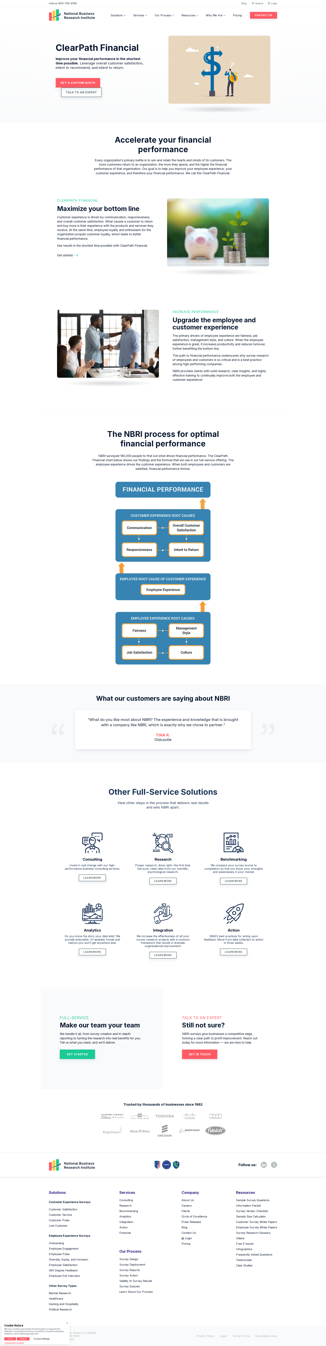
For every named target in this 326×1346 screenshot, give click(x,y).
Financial (125, 1232)
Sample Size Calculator (251, 1216)
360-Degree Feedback (63, 1270)
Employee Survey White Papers (256, 1227)
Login (274, 3)
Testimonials (244, 1260)
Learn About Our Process (136, 1291)
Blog (244, 3)
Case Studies (244, 1265)
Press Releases (191, 1222)
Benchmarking (234, 859)
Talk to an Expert (81, 92)
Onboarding (56, 1243)
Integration (163, 930)
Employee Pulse (59, 1254)
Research (163, 859)
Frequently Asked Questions (254, 1254)
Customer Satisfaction (63, 1209)
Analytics (92, 930)
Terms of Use (241, 1336)
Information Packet (248, 1205)
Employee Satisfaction (63, 1265)
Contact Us (263, 15)
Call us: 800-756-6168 (63, 3)
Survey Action (128, 1275)
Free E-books (245, 1243)
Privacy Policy (205, 1336)
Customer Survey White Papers (256, 1222)
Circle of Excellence (194, 1216)
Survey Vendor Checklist (252, 1211)
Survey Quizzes (129, 1286)
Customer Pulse (59, 1220)
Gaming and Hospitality (63, 1304)
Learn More (92, 877)
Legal (223, 1336)
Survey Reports (129, 1270)
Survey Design (128, 1259)
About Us (188, 1200)
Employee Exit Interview (64, 1275)
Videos (240, 1238)
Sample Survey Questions (252, 1200)
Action (234, 930)
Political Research (60, 1309)
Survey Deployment (132, 1264)
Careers (187, 1205)
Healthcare (56, 1298)
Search (259, 3)
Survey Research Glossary (253, 1232)
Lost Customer (58, 1225)
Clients (186, 1211)
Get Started (77, 1054)
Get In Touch (200, 1054)
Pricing (237, 15)
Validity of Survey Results (135, 1281)
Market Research (60, 1293)
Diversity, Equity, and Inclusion (68, 1259)
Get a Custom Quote (77, 82)
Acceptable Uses (266, 1336)
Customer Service (60, 1214)
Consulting (92, 859)
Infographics (244, 1249)
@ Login (187, 1238)
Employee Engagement (63, 1248)
